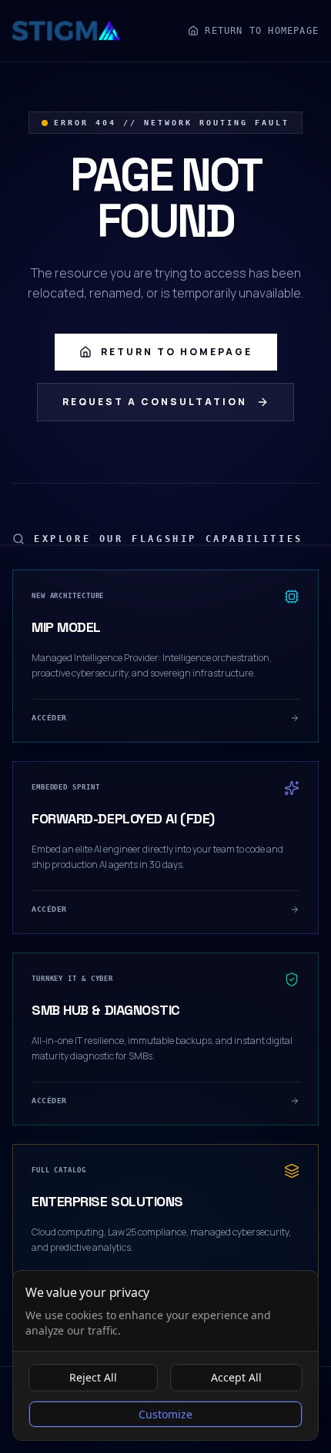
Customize (165, 1414)
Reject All (93, 1377)
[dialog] (165, 1355)
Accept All (236, 1377)
